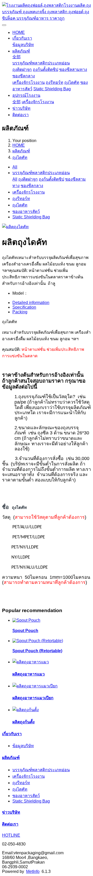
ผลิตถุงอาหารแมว (28, 674)
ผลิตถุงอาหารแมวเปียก (32, 698)
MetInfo (33, 871)
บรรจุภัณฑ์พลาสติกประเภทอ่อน (41, 63)
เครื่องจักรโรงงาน (28, 82)
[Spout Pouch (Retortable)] (37, 641)
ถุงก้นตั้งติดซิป (45, 69)
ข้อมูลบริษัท (23, 44)
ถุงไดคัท (71, 82)
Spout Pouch (25, 630)
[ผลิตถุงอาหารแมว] (30, 662)
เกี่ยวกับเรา (22, 38)
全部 (16, 57)
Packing (19, 312)
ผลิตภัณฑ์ (21, 51)
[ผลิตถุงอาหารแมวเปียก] (35, 686)
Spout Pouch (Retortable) (37, 651)
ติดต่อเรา (20, 115)
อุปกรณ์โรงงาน (26, 95)
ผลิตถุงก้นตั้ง (23, 722)
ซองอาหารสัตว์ (26, 211)
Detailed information (30, 302)
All (14, 167)
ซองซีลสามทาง (73, 69)
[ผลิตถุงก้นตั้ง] (25, 710)
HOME (18, 32)
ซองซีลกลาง (23, 76)
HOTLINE (11, 835)
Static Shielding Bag (52, 89)
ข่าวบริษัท (21, 108)
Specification (24, 307)
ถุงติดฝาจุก (22, 69)
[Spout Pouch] (26, 620)
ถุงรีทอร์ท (54, 82)
